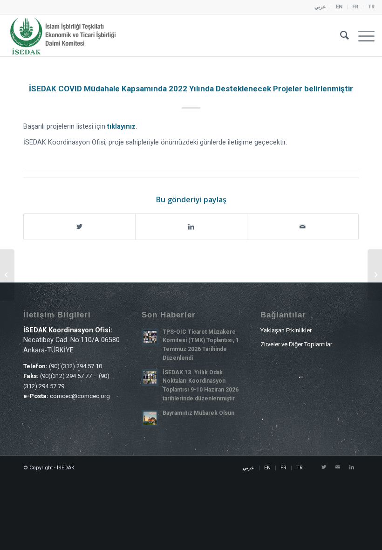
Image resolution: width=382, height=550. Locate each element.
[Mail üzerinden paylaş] (302, 227)
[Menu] (362, 35)
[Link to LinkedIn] (352, 467)
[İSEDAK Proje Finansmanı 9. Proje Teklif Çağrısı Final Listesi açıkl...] (7, 275)
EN (339, 7)
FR (355, 7)
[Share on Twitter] (79, 227)
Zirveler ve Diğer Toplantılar (296, 344)
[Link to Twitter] (324, 467)
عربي (320, 7)
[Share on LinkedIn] (191, 227)
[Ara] (340, 35)
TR (371, 7)
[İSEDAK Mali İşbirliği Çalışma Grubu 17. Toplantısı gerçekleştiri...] (375, 275)
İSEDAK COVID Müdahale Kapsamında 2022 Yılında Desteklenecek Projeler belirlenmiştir (191, 88)
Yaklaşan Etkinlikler (286, 330)
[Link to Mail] (338, 467)
